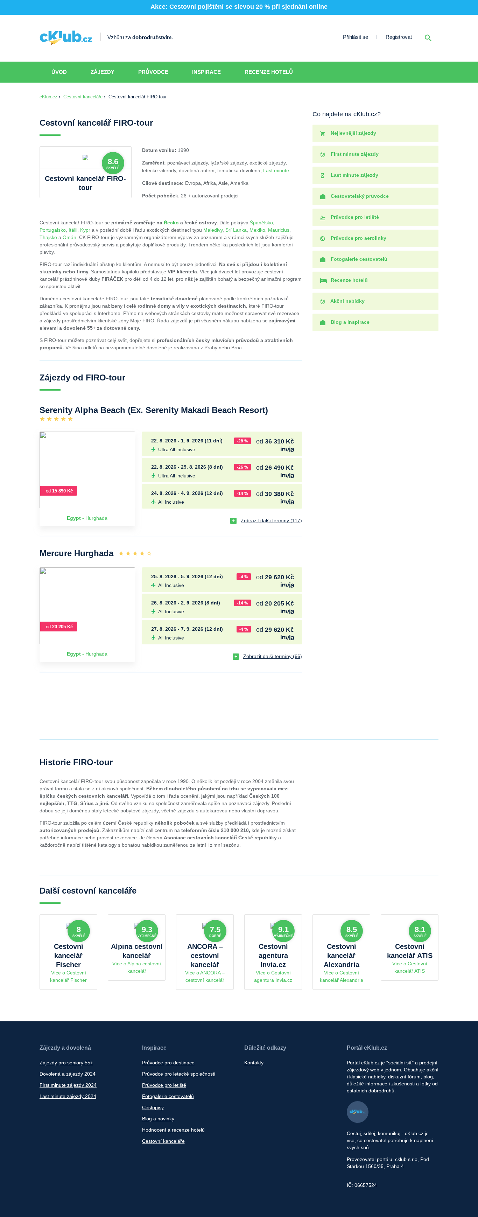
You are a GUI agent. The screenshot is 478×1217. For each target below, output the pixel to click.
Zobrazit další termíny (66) (272, 656)
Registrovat (399, 37)
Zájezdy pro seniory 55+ (66, 1062)
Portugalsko (53, 230)
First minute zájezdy (354, 154)
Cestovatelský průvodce (359, 196)
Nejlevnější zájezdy (352, 133)
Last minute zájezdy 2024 (68, 1096)
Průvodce (153, 72)
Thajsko (48, 237)
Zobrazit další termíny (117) (271, 520)
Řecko (171, 222)
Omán (69, 237)
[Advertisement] (377, 529)
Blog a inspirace (349, 322)
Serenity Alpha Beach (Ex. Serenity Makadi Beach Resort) (154, 410)
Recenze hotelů (269, 72)
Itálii (73, 230)
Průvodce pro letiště (354, 217)
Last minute (276, 170)
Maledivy (213, 230)
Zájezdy (102, 72)
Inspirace (206, 72)
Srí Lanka (236, 230)
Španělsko (261, 222)
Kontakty (253, 1062)
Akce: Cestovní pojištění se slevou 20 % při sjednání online (239, 6)
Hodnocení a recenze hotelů (173, 1130)
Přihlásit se (355, 37)
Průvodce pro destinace (168, 1062)
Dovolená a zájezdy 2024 (68, 1074)
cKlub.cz (48, 96)
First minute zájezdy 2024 (68, 1085)
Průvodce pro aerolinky (357, 238)
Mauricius (278, 230)
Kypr (85, 230)
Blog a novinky (158, 1118)
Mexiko (257, 230)
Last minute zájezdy (353, 175)
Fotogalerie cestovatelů (358, 259)
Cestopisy (153, 1107)
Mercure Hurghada (76, 553)
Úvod (59, 72)
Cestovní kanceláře (83, 96)
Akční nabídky (347, 301)
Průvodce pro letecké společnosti (178, 1074)
